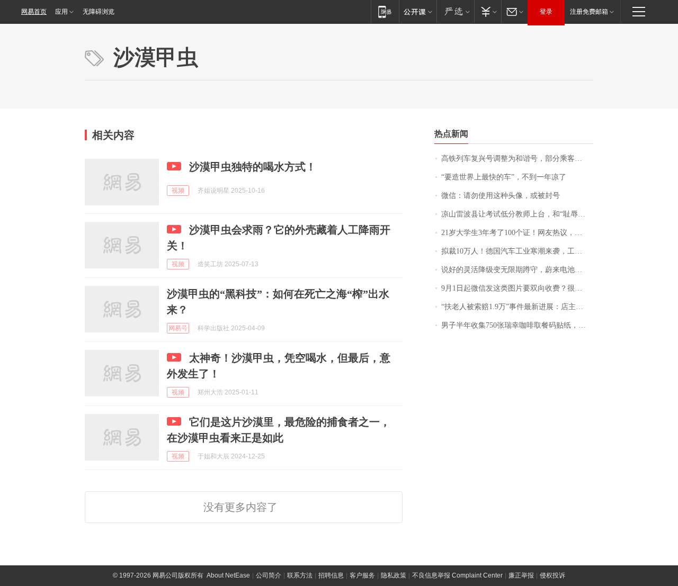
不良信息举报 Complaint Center (457, 575)
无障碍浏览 (98, 11)
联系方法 (300, 575)
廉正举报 (521, 575)
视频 (178, 190)
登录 (546, 11)
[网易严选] (455, 11)
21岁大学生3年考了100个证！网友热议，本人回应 (517, 233)
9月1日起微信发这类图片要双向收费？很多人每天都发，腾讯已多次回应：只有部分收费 (517, 288)
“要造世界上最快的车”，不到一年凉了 (503, 177)
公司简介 (268, 575)
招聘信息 (331, 575)
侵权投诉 (552, 575)
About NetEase (228, 575)
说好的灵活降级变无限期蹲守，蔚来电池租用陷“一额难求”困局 (517, 270)
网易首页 (34, 11)
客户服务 (362, 575)
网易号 (178, 328)
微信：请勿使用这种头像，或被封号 (500, 196)
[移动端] (385, 11)
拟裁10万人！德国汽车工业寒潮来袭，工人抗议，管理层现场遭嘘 (517, 251)
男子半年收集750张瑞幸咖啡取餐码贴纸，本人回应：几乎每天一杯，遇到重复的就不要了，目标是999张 (517, 325)
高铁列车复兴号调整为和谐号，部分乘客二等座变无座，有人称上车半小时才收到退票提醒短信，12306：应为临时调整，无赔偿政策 (517, 159)
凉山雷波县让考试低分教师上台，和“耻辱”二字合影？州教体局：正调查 (517, 214)
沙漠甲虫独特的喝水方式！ (252, 167)
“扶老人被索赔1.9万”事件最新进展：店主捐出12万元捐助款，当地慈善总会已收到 (517, 307)
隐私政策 (393, 575)
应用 (61, 11)
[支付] (487, 11)
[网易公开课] (417, 11)
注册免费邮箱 (589, 11)
